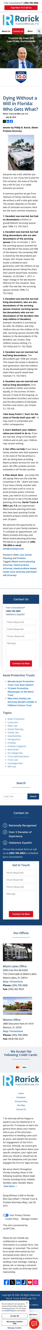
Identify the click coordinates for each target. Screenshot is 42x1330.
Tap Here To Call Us (21, 7)
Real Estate (13, 749)
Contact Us (18, 31)
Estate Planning (15, 729)
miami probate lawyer (25, 568)
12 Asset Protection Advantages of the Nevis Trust (21, 692)
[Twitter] (12, 1282)
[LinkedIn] (18, 1282)
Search (33, 796)
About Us (6, 31)
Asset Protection (16, 718)
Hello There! (32, 1315)
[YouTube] (29, 1282)
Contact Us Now (21, 663)
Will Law (12, 766)
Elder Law (18, 554)
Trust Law (13, 759)
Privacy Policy (21, 1101)
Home (21, 1093)
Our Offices (21, 933)
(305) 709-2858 (19, 985)
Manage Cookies (29, 1218)
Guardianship (14, 735)
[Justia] (24, 1282)
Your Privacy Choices (20, 1215)
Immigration (14, 739)
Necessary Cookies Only (15, 1322)
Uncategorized (15, 763)
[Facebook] (6, 1282)
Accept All (14, 1316)
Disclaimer (21, 1097)
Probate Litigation (17, 746)
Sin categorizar (15, 753)
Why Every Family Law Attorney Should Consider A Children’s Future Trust (22, 702)
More (30, 31)
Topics (7, 713)
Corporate (13, 722)
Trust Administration (18, 756)
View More (9, 1186)
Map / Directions (13, 981)
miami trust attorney (14, 571)
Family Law (13, 732)
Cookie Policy (11, 1218)
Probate (21, 558)
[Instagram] (35, 1282)
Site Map (21, 1105)
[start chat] (34, 1324)
